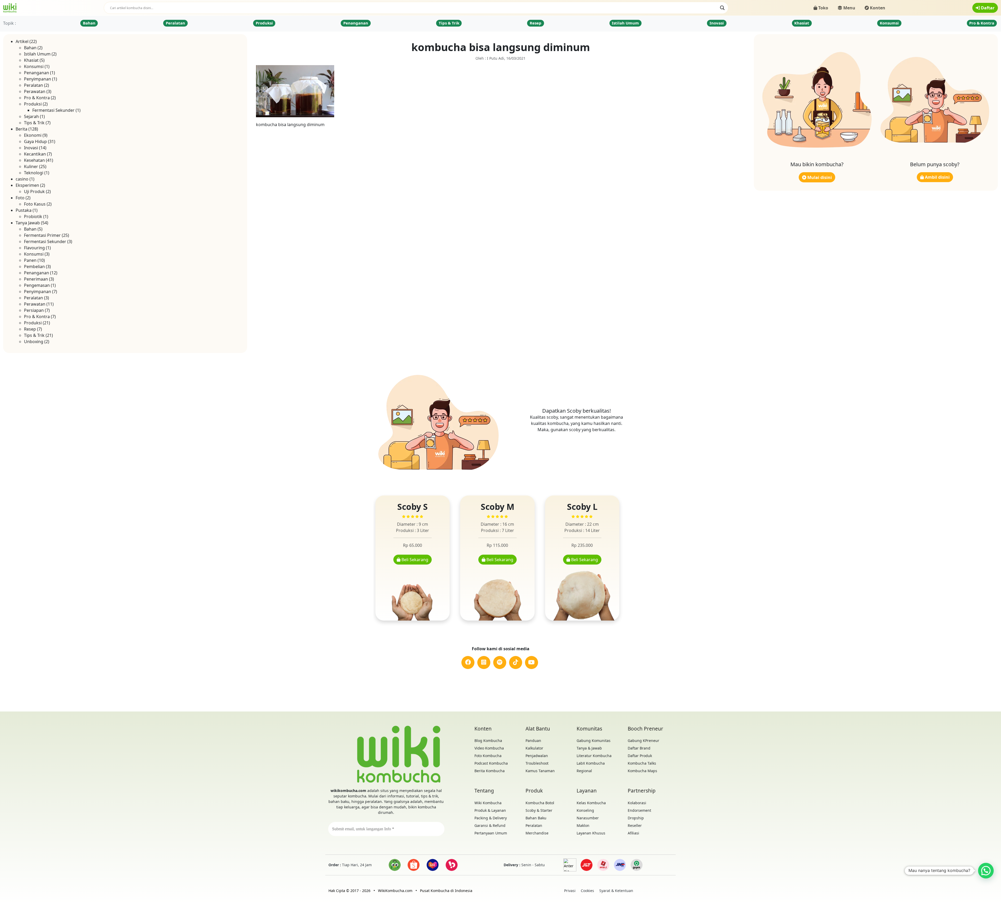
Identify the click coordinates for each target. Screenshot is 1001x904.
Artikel (22, 41)
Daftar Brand (639, 748)
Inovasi (717, 23)
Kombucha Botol (540, 802)
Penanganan (355, 23)
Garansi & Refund (489, 825)
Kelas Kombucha (591, 802)
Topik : (9, 23)
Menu (848, 8)
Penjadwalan (537, 755)
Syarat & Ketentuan (616, 890)
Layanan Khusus (591, 833)
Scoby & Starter (539, 810)
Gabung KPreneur (643, 740)
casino (22, 179)
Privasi (570, 890)
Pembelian (34, 266)
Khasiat (801, 23)
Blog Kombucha (488, 740)
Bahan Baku (536, 817)
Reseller (635, 825)
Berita (21, 129)
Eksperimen (27, 185)
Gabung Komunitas (594, 740)
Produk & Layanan (490, 810)
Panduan (533, 740)
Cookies (587, 890)
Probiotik (33, 216)
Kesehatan (34, 160)
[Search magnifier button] (722, 7)
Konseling (585, 810)
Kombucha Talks (642, 763)
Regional (584, 770)
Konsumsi (889, 23)
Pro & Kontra (981, 23)
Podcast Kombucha (491, 763)
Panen (30, 260)
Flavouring (34, 248)
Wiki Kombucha (488, 802)
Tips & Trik (449, 23)
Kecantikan (35, 154)
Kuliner (31, 166)
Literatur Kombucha (594, 755)
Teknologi (33, 173)
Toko (822, 8)
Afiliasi (633, 833)
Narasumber (588, 817)
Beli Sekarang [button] (414, 559)
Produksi (264, 23)
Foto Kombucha (488, 755)
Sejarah (31, 116)
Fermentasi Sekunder (53, 110)
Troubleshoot (537, 763)
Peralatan (175, 23)
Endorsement (639, 810)
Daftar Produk (640, 755)
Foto (20, 198)
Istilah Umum (625, 23)
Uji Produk (34, 191)
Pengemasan (37, 285)
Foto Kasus (35, 204)
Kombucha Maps (642, 770)
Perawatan (34, 91)
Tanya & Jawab (589, 748)
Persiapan (34, 310)
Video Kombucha (489, 748)
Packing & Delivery (490, 817)
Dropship (636, 817)
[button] (986, 870)
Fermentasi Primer (42, 235)
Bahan (89, 23)
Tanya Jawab (28, 223)
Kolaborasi (637, 802)
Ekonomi (32, 135)
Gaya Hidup (35, 141)
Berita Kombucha (489, 770)
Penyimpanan (37, 79)
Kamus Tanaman (540, 770)
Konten (877, 8)
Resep (535, 23)
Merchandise (537, 833)
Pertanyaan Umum (490, 833)
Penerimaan (36, 279)
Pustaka (24, 210)
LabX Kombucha (591, 763)
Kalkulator (534, 748)
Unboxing (33, 341)
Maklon (583, 825)
